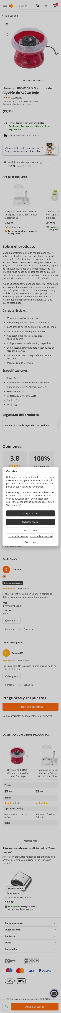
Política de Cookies (18, 536)
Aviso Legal (30, 541)
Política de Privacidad (41, 536)
